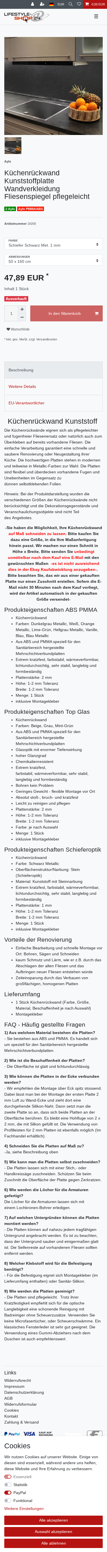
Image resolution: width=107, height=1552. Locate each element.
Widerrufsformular (20, 1404)
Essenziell (22, 1476)
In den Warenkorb (65, 313)
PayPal (19, 1492)
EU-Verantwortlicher (27, 403)
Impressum (14, 1386)
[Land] (51, 4)
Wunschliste (20, 329)
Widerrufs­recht (17, 1380)
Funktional (22, 1500)
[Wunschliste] (79, 4)
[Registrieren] (43, 4)
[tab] (53, 369)
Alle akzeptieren (53, 1520)
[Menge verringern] (22, 317)
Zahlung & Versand (21, 1422)
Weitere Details (22, 386)
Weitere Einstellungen (24, 1508)
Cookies (11, 1410)
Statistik (20, 1484)
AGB (8, 1398)
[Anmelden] (33, 4)
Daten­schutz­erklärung (24, 1392)
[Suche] (70, 4)
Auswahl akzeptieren (53, 1531)
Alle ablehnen (53, 1543)
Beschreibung (21, 370)
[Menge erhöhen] (22, 309)
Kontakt (11, 1416)
